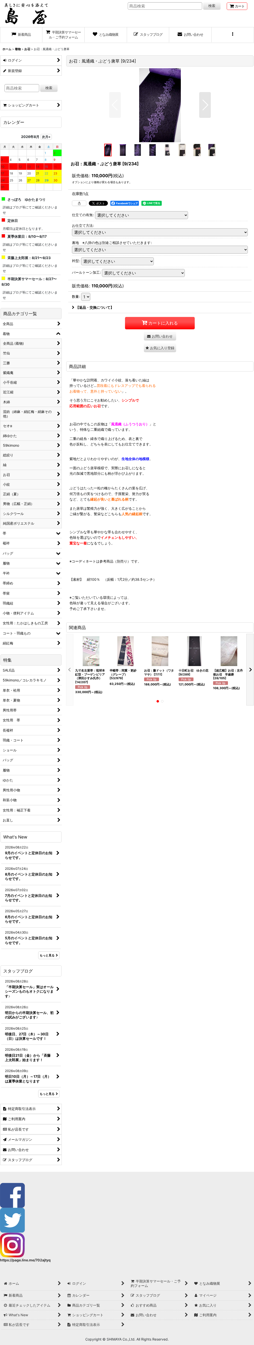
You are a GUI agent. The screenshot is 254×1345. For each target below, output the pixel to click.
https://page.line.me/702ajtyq (25, 1260)
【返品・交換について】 (95, 307)
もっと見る (47, 955)
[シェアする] (79, 203)
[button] (233, 35)
